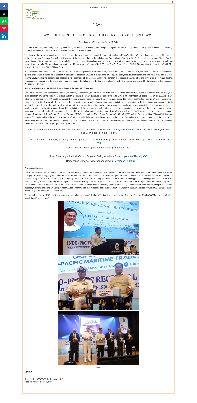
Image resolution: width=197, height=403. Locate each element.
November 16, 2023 (124, 147)
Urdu (44, 381)
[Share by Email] (4, 28)
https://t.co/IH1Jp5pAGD (135, 156)
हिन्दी (49, 381)
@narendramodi (126, 129)
